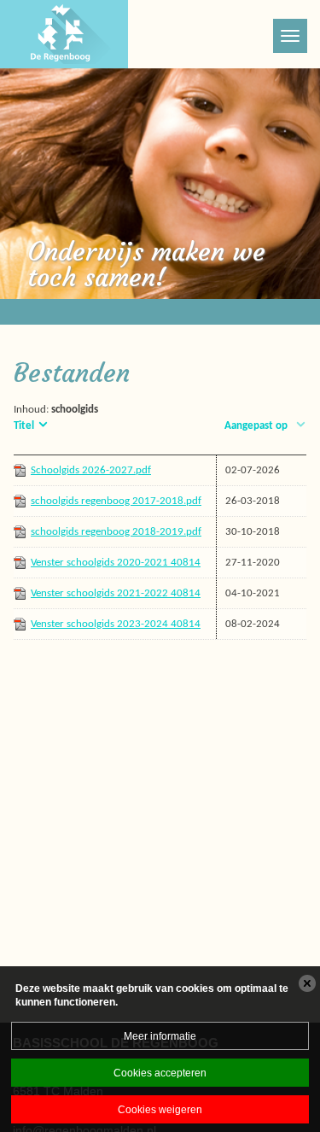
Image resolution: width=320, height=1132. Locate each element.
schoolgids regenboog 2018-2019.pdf (116, 531)
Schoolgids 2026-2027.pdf (91, 470)
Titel (24, 425)
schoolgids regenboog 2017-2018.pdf (116, 501)
